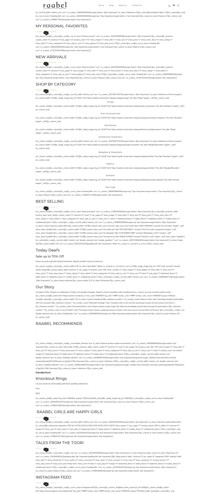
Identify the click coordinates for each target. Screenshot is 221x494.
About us (123, 5)
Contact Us (137, 5)
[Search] (169, 5)
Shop (111, 5)
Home (101, 5)
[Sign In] (178, 5)
